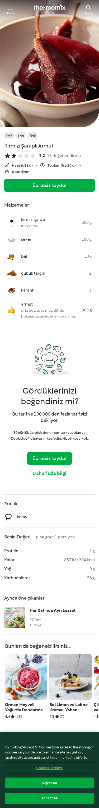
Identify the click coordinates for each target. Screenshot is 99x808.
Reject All (49, 783)
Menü (10, 13)
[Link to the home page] (49, 9)
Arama (88, 13)
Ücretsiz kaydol (49, 185)
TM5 (32, 135)
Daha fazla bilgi (49, 473)
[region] (49, 770)
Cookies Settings (49, 768)
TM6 (21, 135)
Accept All (49, 798)
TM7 (9, 135)
